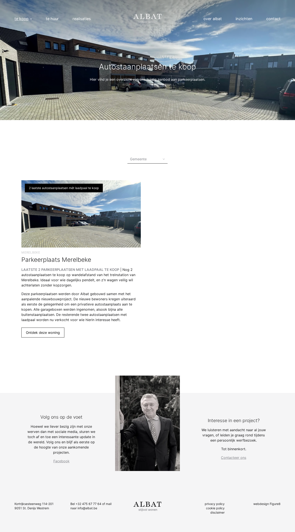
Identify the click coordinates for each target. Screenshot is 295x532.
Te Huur (52, 18)
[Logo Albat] (147, 19)
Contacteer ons (233, 457)
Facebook (61, 461)
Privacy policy (215, 504)
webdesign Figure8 (267, 504)
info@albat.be (87, 508)
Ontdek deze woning (43, 332)
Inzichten (244, 18)
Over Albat (212, 18)
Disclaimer (217, 512)
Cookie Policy (215, 508)
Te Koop (21, 18)
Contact (273, 18)
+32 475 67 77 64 (88, 504)
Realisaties (82, 18)
